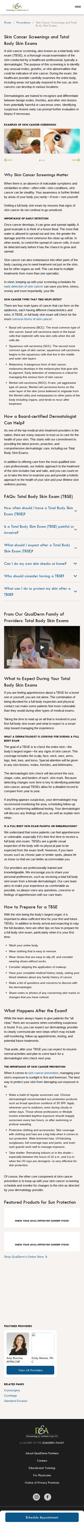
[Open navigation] (78, 7)
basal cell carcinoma (38, 331)
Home (7, 22)
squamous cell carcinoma (63, 350)
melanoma (16, 368)
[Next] (76, 160)
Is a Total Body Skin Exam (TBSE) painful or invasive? (39, 529)
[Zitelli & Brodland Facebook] (47, 1497)
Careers (42, 1460)
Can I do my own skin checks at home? (35, 563)
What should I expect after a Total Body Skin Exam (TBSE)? (37, 548)
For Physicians (42, 1475)
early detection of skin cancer (23, 286)
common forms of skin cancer (32, 319)
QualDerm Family (53, 1442)
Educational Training (42, 1468)
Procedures (23, 22)
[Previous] (8, 160)
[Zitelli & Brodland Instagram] (36, 1497)
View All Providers (30, 1370)
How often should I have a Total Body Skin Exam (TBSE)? (38, 510)
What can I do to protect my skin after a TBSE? (37, 591)
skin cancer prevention (43, 1073)
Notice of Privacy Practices (42, 1482)
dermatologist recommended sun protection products (43, 1099)
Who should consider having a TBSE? (34, 576)
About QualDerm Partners (42, 1453)
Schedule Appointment (42, 1517)
